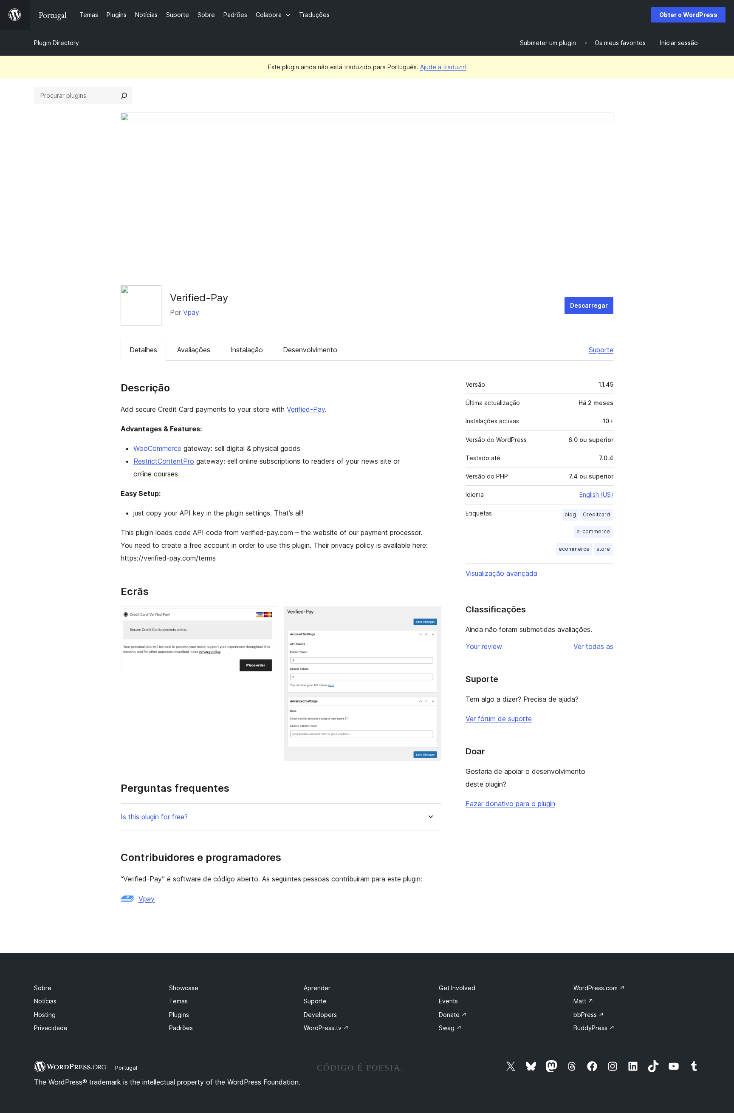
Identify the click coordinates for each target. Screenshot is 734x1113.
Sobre (42, 987)
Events (448, 1001)
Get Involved (457, 987)
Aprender (317, 987)
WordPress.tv (326, 1027)
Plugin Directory (56, 42)
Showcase (183, 987)
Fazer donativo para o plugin (510, 803)
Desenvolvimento (310, 350)
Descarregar (589, 305)
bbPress (588, 1014)
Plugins (179, 1014)
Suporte (601, 350)
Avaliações (193, 350)
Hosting (45, 1014)
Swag (450, 1027)
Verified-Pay (306, 409)
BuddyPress (594, 1027)
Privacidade (51, 1027)
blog (570, 514)
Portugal (126, 1067)
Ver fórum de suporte (499, 718)
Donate (453, 1014)
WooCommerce (157, 448)
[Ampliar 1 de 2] (266, 618)
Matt (583, 1001)
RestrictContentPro (163, 461)
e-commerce (593, 531)
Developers (320, 1014)
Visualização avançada (501, 573)
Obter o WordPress (688, 14)
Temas (178, 1001)
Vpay (191, 312)
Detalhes (143, 350)
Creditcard (596, 514)
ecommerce (574, 549)
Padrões (181, 1027)
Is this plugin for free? (154, 817)
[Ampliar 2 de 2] (429, 618)
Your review (484, 646)
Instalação (246, 350)
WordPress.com (599, 987)
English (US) (596, 494)
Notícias (45, 1001)
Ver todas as (593, 646)
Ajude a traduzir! (443, 67)
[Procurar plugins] (124, 95)
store (603, 549)
